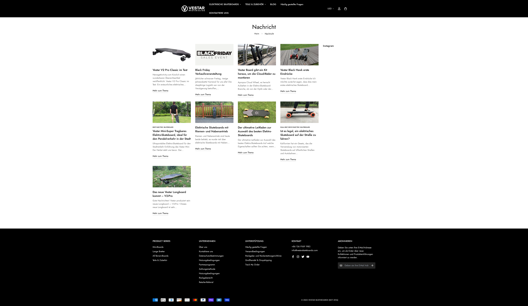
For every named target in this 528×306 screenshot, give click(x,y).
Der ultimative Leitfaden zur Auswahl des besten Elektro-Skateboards (254, 131)
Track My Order (252, 264)
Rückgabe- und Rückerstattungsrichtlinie (263, 255)
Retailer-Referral (206, 282)
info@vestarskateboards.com (305, 250)
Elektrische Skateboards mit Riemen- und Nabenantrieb (211, 129)
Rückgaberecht (206, 277)
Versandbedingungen (255, 251)
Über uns (203, 247)
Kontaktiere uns (206, 251)
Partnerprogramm (207, 264)
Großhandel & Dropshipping (258, 260)
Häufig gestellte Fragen (292, 4)
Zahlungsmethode (207, 269)
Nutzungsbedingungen (209, 260)
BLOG (273, 4)
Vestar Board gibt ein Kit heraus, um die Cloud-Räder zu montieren (256, 74)
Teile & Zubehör (160, 260)
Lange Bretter (159, 251)
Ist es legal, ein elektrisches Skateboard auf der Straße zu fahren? (298, 135)
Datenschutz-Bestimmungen (211, 255)
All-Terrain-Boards (160, 255)
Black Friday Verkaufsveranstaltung (208, 72)
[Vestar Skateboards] (193, 8)
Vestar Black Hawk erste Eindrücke (294, 72)
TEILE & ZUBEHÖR (254, 4)
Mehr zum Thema (160, 90)
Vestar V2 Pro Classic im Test (170, 70)
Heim (256, 33)
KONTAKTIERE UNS (219, 13)
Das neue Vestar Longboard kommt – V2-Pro (169, 194)
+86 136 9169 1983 (301, 246)
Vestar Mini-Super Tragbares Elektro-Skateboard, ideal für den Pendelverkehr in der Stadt (172, 135)
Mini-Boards (158, 247)
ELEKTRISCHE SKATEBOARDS (224, 4)
